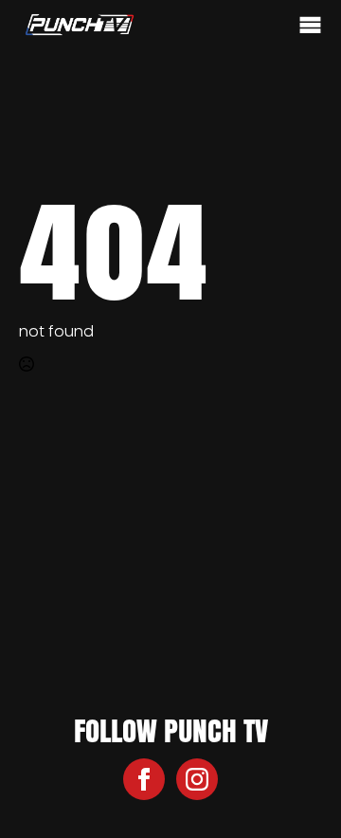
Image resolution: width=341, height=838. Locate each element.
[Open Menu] (310, 26)
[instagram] (197, 779)
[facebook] (144, 779)
